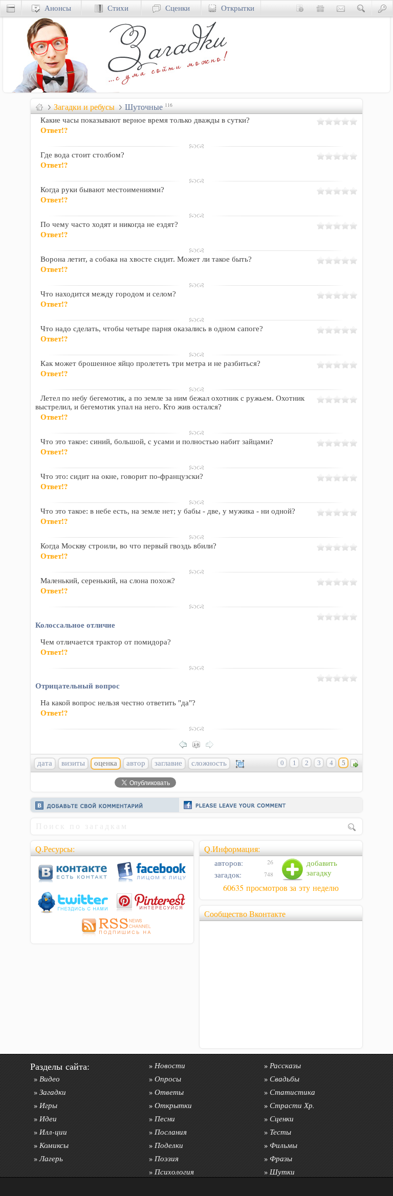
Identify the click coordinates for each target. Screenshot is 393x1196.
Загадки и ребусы (84, 106)
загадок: (227, 875)
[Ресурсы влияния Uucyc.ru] (39, 106)
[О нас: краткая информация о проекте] (300, 8)
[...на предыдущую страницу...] (185, 743)
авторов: (227, 863)
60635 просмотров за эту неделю (281, 887)
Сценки (175, 8)
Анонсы (55, 8)
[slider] (337, 121)
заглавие (168, 763)
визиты (73, 763)
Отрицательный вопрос (77, 685)
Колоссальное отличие (75, 624)
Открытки (235, 8)
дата (44, 763)
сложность (209, 763)
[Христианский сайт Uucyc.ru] (54, 90)
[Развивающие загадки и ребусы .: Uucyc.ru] (169, 90)
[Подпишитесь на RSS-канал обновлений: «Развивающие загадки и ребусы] (112, 936)
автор (135, 763)
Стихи (115, 8)
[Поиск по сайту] (361, 8)
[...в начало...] (199, 743)
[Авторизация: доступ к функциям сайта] (382, 8)
